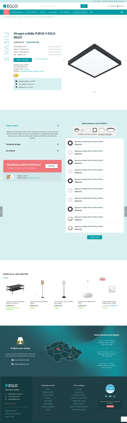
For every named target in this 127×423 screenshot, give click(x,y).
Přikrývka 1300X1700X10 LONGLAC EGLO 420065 (109, 302)
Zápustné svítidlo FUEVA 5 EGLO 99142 (89, 160)
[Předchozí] (64, 61)
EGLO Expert (48, 401)
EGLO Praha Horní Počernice (107, 352)
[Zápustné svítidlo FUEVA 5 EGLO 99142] (70, 162)
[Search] (84, 6)
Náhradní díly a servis (79, 401)
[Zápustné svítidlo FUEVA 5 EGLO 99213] (70, 181)
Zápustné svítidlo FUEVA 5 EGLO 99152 (89, 226)
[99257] (94, 61)
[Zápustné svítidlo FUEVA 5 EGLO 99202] (70, 190)
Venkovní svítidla (48, 395)
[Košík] (122, 12)
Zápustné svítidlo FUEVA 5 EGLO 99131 (89, 170)
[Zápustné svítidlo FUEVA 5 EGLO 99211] (70, 209)
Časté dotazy (79, 392)
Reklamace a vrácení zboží (79, 398)
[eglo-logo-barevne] (10, 6)
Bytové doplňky (48, 404)
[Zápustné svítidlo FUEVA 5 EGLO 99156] (70, 143)
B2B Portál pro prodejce (116, 1)
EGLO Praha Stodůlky (107, 340)
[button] (37, 12)
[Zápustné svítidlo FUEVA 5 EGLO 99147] (70, 152)
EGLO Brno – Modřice (107, 363)
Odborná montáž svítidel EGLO (79, 406)
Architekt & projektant (48, 406)
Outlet (48, 389)
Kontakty (105, 1)
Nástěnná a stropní (29, 16)
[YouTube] (110, 396)
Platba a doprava (79, 404)
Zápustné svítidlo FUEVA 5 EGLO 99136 (89, 217)
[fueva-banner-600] (94, 131)
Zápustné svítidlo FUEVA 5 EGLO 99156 (89, 142)
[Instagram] (114, 396)
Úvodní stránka (7, 16)
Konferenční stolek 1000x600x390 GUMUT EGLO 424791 (15, 302)
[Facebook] (106, 396)
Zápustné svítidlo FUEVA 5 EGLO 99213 (89, 179)
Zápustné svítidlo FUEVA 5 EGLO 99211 (89, 208)
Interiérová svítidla (17, 16)
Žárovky (48, 398)
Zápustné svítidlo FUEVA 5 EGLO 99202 (89, 189)
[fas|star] (11, 176)
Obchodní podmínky (79, 395)
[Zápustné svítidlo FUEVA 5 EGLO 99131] (70, 171)
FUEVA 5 (26, 69)
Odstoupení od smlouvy (79, 409)
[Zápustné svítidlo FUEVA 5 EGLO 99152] (70, 228)
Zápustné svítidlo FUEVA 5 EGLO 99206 (89, 198)
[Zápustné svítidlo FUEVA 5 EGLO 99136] (70, 218)
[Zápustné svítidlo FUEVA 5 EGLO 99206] (70, 199)
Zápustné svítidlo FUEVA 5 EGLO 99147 (89, 151)
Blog (48, 409)
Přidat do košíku (23, 60)
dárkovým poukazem (33, 178)
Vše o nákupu (97, 1)
